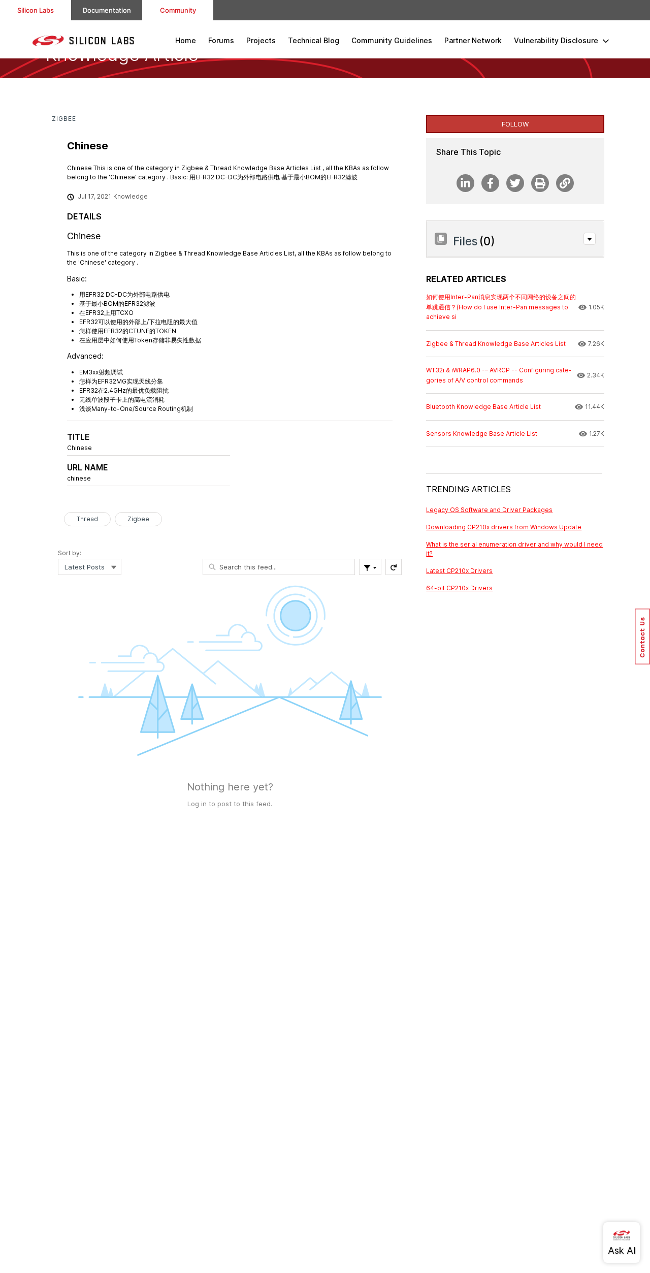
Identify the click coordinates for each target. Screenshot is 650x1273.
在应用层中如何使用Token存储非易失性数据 (140, 340)
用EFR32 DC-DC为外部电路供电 (124, 294)
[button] (589, 239)
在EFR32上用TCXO (106, 312)
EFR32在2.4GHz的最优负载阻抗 (124, 390)
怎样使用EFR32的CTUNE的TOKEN (127, 331)
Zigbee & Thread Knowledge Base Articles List (225, 253)
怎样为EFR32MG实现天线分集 (121, 381)
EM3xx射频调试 (101, 372)
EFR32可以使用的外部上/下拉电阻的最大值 (138, 322)
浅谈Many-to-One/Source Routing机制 (136, 408)
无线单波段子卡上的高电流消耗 (122, 399)
